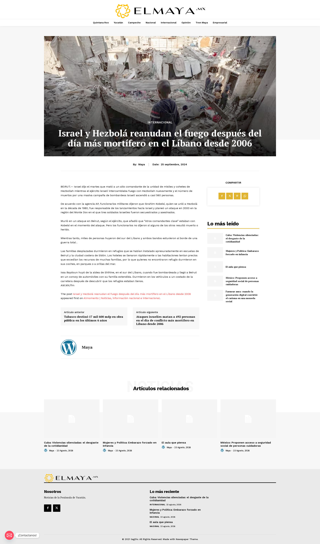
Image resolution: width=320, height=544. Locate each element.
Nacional (154, 517)
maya (141, 164)
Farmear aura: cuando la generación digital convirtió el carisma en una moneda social (242, 296)
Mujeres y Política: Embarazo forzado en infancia (242, 252)
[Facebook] (221, 196)
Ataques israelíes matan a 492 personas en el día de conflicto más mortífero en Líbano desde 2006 (165, 320)
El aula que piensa (236, 266)
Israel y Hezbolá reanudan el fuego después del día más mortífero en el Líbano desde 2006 (132, 294)
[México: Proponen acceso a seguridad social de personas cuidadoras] (215, 281)
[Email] (9, 535)
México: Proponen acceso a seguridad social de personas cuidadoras (242, 281)
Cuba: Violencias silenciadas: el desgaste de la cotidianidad (242, 238)
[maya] (69, 347)
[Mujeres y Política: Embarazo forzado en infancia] (215, 252)
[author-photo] (46, 450)
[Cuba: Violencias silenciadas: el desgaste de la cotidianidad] (215, 238)
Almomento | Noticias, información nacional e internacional (122, 298)
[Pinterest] (237, 196)
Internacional (160, 122)
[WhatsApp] (245, 196)
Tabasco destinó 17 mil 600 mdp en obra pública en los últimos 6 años (93, 318)
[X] (229, 196)
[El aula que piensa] (215, 266)
